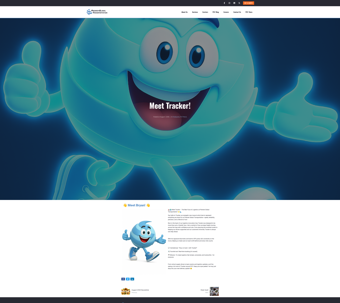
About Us (185, 12)
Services (195, 12)
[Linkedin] (234, 3)
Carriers (205, 12)
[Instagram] (229, 3)
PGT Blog (216, 12)
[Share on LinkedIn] (132, 279)
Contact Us (237, 12)
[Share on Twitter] (128, 279)
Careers (226, 12)
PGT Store (249, 12)
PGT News (183, 117)
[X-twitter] (239, 3)
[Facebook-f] (224, 3)
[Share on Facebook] (123, 279)
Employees (176, 117)
